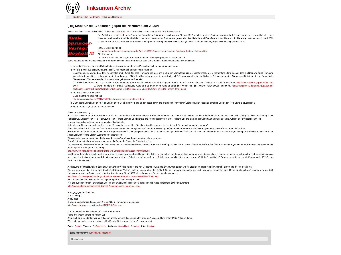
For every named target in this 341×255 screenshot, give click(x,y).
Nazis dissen (77, 239)
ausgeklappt (94, 233)
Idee (86, 17)
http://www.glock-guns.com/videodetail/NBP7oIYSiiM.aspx (95, 205)
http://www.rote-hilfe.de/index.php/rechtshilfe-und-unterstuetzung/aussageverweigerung (109, 151)
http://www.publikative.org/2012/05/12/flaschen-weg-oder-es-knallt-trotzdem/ (108, 99)
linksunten (107, 17)
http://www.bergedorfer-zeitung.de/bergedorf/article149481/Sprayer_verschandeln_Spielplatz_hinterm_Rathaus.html (152, 51)
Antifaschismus (99, 226)
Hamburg (151, 226)
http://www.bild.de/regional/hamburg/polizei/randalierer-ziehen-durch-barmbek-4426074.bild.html (113, 176)
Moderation (95, 17)
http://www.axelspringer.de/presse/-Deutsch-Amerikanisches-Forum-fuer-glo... (104, 186)
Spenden (117, 17)
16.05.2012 (120, 31)
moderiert (106, 233)
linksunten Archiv (109, 8)
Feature (78, 226)
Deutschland (123, 226)
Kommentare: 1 (173, 31)
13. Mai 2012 (160, 31)
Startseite (77, 17)
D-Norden (135, 226)
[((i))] (72, 13)
